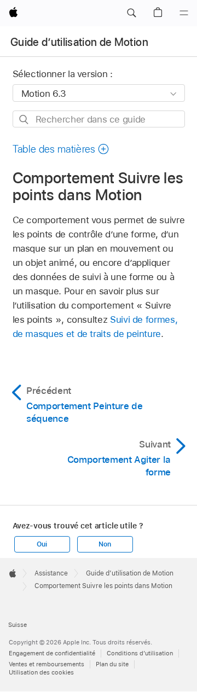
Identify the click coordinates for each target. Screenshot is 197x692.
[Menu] (184, 13)
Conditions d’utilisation (140, 653)
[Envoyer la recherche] (24, 119)
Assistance (51, 573)
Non (105, 544)
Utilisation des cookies (41, 672)
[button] (131, 13)
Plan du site (112, 664)
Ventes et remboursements (46, 664)
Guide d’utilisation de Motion (79, 42)
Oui (42, 544)
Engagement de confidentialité (52, 653)
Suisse (17, 625)
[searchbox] (99, 119)
